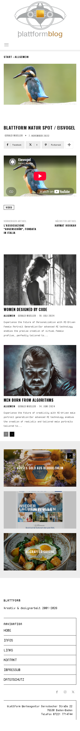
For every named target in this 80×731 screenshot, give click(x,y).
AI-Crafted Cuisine (40, 552)
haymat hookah (65, 225)
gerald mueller (14, 135)
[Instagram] (65, 692)
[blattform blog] (40, 20)
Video (9, 207)
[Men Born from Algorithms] (40, 370)
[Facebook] (57, 692)
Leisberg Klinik (40, 510)
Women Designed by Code (25, 309)
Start (8, 57)
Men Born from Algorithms (29, 400)
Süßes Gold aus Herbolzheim (40, 468)
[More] (69, 145)
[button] (6, 45)
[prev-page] (6, 434)
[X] (73, 692)
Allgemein (22, 57)
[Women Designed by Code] (40, 279)
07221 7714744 (62, 714)
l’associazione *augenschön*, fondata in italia (20, 229)
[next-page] (12, 434)
